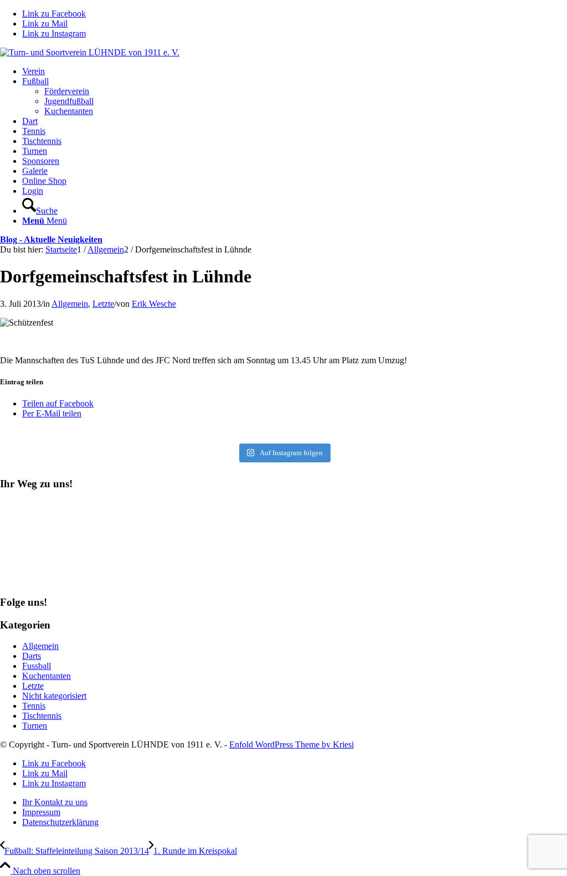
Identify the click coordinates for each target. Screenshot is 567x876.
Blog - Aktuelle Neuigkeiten (51, 239)
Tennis (33, 705)
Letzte (103, 303)
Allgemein (69, 303)
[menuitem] (294, 71)
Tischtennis (41, 715)
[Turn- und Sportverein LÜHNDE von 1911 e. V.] (89, 52)
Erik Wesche (154, 303)
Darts (31, 656)
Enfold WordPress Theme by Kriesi (291, 744)
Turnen (34, 725)
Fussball (36, 666)
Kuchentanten (46, 676)
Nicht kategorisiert (54, 695)
